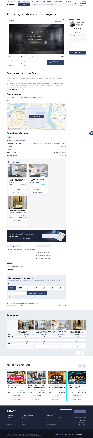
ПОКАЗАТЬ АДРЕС (36, 116)
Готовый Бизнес (14, 10)
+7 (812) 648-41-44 (80, 3)
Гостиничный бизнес (22, 10)
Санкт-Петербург (80, 5)
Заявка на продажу (80, 411)
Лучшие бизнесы (19, 365)
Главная (8, 10)
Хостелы (29, 10)
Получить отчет (49, 236)
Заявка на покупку (66, 411)
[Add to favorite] (26, 166)
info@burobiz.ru (83, 420)
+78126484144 (26, 238)
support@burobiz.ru (82, 424)
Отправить (78, 53)
